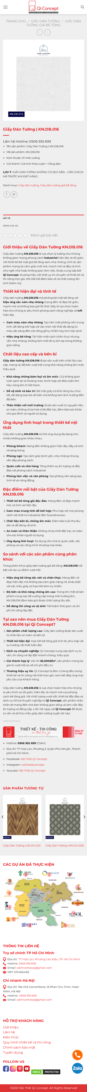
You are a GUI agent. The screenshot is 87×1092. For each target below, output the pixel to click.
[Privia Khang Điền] (9, 907)
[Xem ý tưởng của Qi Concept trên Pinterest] (20, 1072)
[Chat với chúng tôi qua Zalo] (77, 1068)
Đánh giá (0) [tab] (10, 225)
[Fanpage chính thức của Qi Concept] (6, 1072)
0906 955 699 (27, 963)
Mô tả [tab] (6, 218)
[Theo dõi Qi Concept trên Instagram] (13, 1072)
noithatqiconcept (32, 764)
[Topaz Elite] (49, 874)
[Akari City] (13, 919)
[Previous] (3, 824)
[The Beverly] (9, 893)
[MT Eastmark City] (77, 887)
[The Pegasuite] (77, 903)
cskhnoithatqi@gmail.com (34, 967)
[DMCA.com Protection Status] (46, 1072)
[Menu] (5, 7)
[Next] (84, 824)
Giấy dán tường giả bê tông (53, 23)
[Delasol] (73, 913)
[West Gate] (69, 874)
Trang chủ (16, 21)
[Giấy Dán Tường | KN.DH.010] (22, 818)
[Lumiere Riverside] (65, 925)
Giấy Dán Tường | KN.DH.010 (22, 845)
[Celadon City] (9, 881)
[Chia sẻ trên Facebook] (6, 194)
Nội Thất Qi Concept (34, 759)
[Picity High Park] (25, 874)
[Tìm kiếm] (82, 7)
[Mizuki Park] (29, 925)
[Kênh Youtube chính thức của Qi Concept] (27, 1072)
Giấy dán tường (45, 21)
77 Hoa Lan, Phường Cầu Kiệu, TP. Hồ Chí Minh (49, 959)
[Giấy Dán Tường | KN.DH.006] (65, 818)
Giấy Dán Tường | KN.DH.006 (65, 845)
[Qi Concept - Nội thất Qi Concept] (44, 7)
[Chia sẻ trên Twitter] (14, 194)
